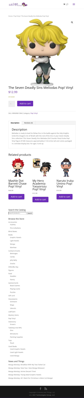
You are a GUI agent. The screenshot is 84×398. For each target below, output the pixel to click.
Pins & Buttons (15, 228)
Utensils (13, 308)
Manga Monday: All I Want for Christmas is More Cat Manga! (30, 378)
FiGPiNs (13, 225)
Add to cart (25, 103)
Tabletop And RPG (15, 328)
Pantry (12, 280)
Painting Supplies (16, 337)
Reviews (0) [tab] (28, 123)
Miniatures (14, 334)
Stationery (12, 322)
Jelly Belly (13, 260)
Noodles (13, 276)
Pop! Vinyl (17, 16)
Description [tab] (15, 123)
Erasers (13, 324)
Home (10, 16)
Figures (11, 270)
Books (10, 235)
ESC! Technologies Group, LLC (44, 395)
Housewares (12, 299)
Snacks (12, 263)
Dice (11, 330)
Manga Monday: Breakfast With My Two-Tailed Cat (26, 365)
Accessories (12, 222)
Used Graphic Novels (17, 349)
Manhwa (13, 247)
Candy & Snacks (14, 251)
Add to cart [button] (16, 196)
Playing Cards (15, 289)
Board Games (15, 286)
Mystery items (13, 315)
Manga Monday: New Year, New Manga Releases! (26, 368)
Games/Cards (13, 283)
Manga (12, 244)
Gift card (11, 296)
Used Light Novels (16, 352)
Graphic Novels (15, 237)
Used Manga (14, 356)
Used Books (12, 346)
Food (10, 274)
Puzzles (13, 292)
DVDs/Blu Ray (13, 267)
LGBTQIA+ (12, 312)
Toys (10, 340)
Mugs (12, 305)
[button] (72, 22)
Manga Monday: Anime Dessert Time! (22, 371)
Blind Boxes (12, 231)
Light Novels (14, 241)
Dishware (13, 302)
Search (30, 213)
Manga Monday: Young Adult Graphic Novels (24, 375)
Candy (12, 257)
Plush (12, 343)
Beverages (14, 253)
